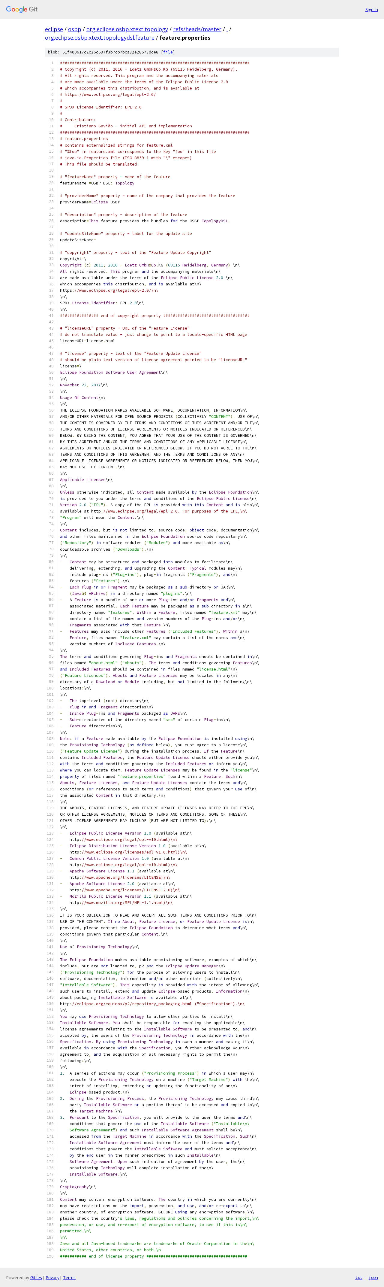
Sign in (371, 9)
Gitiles (36, 1277)
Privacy (52, 1277)
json (373, 1277)
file (168, 52)
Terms (69, 1277)
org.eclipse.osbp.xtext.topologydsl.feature (99, 37)
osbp (74, 29)
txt (358, 1277)
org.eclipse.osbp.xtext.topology (127, 29)
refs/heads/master (197, 29)
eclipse (54, 29)
